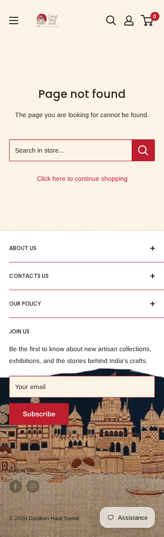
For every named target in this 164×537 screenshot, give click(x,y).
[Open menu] (13, 20)
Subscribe (39, 414)
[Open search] (111, 20)
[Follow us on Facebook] (15, 486)
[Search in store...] (143, 150)
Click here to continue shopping (82, 178)
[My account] (128, 20)
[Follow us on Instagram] (32, 486)
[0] (147, 20)
